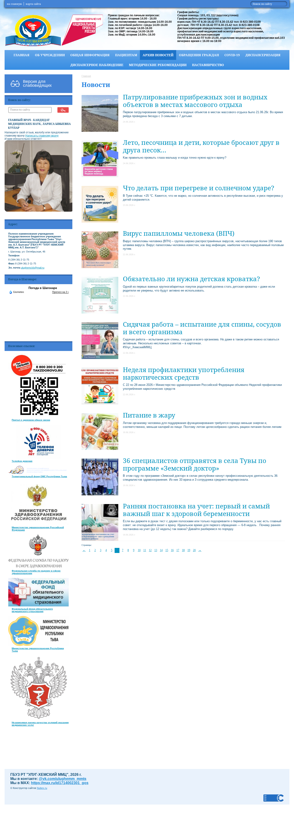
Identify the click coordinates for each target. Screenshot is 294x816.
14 (161, 550)
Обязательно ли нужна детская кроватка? (191, 278)
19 (188, 550)
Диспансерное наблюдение (96, 65)
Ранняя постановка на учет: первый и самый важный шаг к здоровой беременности (196, 510)
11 (144, 550)
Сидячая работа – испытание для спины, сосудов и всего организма (202, 328)
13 (155, 550)
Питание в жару (149, 415)
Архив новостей (158, 55)
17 (177, 550)
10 (139, 550)
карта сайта (33, 4)
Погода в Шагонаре (42, 288)
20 (194, 550)
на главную (14, 4)
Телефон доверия (22, 461)
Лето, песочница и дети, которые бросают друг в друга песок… (201, 146)
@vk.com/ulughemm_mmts (62, 779)
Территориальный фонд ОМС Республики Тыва (39, 476)
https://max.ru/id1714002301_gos (59, 783)
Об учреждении (50, 55)
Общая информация (90, 55)
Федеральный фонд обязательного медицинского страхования (32, 610)
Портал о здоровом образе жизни (31, 420)
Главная (21, 55)
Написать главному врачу (42, 135)
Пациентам (126, 55)
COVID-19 (232, 55)
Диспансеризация (262, 55)
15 (166, 550)
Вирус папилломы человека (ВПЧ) (179, 233)
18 (183, 550)
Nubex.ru (42, 788)
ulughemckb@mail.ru (32, 267)
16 (172, 550)
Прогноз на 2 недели (64, 292)
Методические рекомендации (158, 65)
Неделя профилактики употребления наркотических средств (183, 373)
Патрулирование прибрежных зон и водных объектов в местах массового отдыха (195, 101)
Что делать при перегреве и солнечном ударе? (198, 187)
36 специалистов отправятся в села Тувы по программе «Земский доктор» (194, 464)
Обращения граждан (199, 55)
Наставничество (208, 65)
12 (150, 550)
